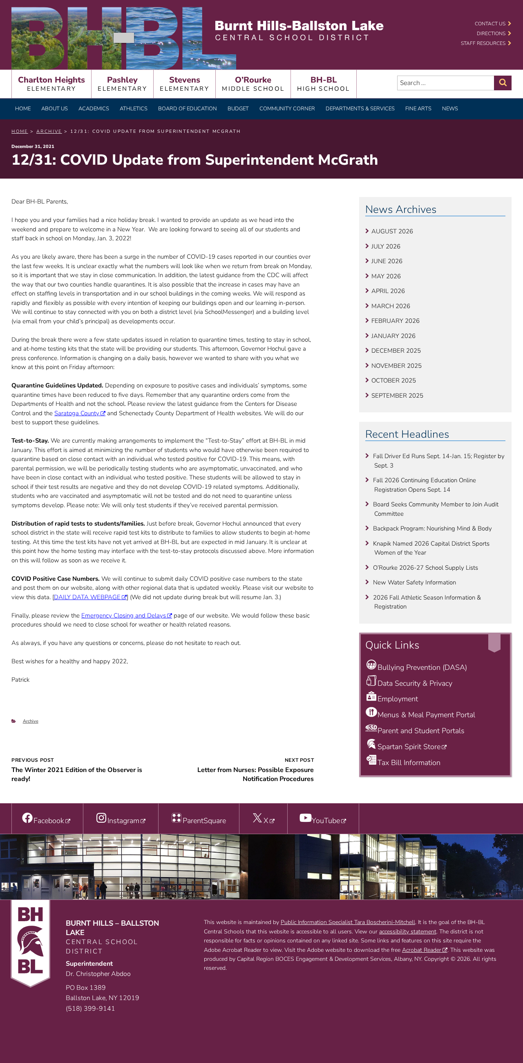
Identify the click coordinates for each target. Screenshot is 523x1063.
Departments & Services (360, 108)
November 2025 (396, 366)
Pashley (122, 83)
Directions (491, 33)
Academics (93, 108)
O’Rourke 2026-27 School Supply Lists (425, 568)
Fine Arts (418, 108)
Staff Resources (483, 43)
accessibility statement (407, 931)
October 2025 (393, 380)
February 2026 (395, 321)
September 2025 (397, 396)
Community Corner (287, 108)
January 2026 (393, 336)
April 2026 (388, 291)
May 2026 (386, 276)
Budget (238, 108)
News (450, 108)
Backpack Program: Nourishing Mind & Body (432, 528)
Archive (30, 721)
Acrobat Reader (421, 950)
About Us (54, 108)
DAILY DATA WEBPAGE (87, 597)
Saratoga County (76, 413)
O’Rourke (253, 83)
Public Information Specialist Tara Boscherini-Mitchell (348, 922)
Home (23, 108)
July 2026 (385, 246)
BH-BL (323, 83)
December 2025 (396, 351)
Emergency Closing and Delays (123, 615)
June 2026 (386, 261)
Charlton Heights (51, 83)
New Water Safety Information (414, 582)
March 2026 (390, 306)
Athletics (134, 108)
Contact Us (490, 23)
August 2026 (392, 231)
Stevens (184, 83)
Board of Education (187, 108)
